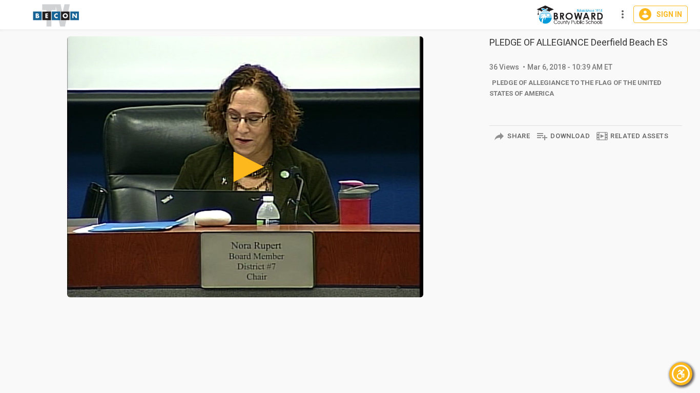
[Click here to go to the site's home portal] (56, 15)
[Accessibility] (680, 373)
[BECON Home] (571, 15)
